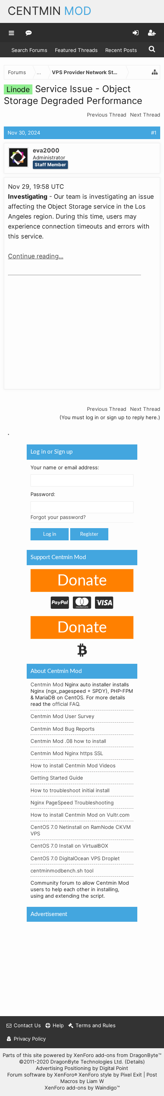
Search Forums (29, 50)
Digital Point (114, 1068)
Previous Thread (106, 115)
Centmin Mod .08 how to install (68, 741)
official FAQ (65, 704)
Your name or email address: (65, 467)
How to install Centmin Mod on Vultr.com (80, 815)
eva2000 (46, 150)
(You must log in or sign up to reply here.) (109, 417)
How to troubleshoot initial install (70, 790)
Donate (82, 581)
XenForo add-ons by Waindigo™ (82, 1088)
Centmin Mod (47, 684)
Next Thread (145, 115)
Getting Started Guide (57, 778)
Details (135, 1062)
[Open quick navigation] (155, 72)
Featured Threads (76, 50)
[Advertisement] (65, 326)
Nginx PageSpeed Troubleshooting (72, 802)
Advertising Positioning (63, 1068)
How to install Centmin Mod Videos (73, 765)
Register (89, 534)
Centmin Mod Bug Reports (63, 728)
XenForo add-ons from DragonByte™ (117, 1055)
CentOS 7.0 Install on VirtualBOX (69, 846)
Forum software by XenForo (42, 1075)
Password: (43, 494)
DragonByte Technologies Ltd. (86, 1062)
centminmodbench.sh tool (62, 870)
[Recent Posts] (29, 32)
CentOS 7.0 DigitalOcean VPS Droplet (75, 858)
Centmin (50, 11)
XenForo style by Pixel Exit (110, 1075)
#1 (153, 133)
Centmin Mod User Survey (62, 716)
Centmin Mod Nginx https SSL (67, 753)
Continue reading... (35, 256)
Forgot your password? (58, 517)
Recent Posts (121, 50)
